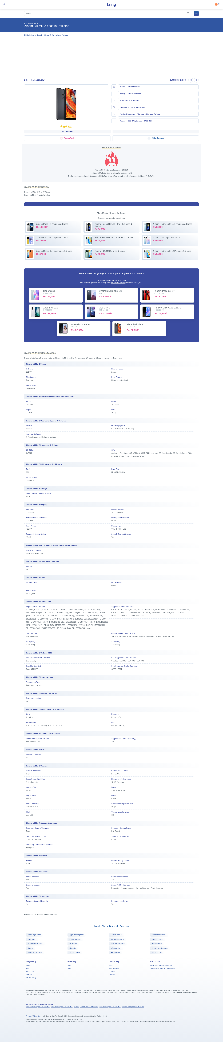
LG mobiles (73, 944)
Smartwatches (114, 968)
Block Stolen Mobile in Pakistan (161, 965)
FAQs (69, 968)
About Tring (30, 972)
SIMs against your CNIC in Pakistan (162, 968)
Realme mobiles (75, 939)
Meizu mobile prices (35, 952)
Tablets (111, 965)
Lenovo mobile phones (160, 948)
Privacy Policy (31, 978)
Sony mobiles (157, 944)
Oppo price (32, 939)
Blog (27, 968)
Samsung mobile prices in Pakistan (86, 1007)
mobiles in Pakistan (118, 283)
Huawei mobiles (116, 935)
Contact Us (30, 975)
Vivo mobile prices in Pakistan (110, 1007)
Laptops (112, 975)
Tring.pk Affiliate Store (33, 1016)
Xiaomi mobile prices (35, 944)
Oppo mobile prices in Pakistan (62, 1007)
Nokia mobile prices (118, 944)
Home (28, 965)
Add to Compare (157, 138)
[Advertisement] (111, 57)
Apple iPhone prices (76, 935)
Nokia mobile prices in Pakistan (133, 1007)
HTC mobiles (115, 952)
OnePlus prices (157, 939)
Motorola (72, 948)
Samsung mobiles (34, 935)
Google (30, 948)
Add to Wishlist (69, 138)
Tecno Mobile (157, 952)
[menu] (218, 4)
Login (69, 965)
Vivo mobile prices (117, 939)
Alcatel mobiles (74, 952)
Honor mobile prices (159, 935)
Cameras (112, 972)
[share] (4, 4)
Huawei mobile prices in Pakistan (38, 1007)
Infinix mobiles (116, 948)
